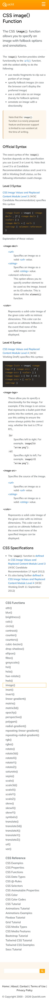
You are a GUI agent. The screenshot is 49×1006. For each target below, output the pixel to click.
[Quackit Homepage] (8, 4)
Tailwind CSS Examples (20, 945)
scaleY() (11, 794)
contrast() (12, 630)
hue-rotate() (13, 676)
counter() (11, 635)
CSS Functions (15, 603)
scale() (10, 780)
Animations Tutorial (18, 908)
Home (5, 986)
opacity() (11, 712)
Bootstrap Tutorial (17, 935)
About (14, 986)
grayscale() (12, 662)
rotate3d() (12, 753)
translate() (12, 821)
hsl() (8, 667)
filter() (9, 658)
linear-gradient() (16, 698)
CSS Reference (15, 858)
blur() (9, 612)
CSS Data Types (15, 876)
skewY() (11, 812)
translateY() (13, 835)
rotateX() (11, 758)
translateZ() (13, 839)
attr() (9, 608)
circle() (10, 626)
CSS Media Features (18, 931)
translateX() (13, 830)
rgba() (9, 744)
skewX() (11, 808)
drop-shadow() (15, 648)
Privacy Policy (25, 990)
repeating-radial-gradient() (22, 735)
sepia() (10, 776)
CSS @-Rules (14, 881)
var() (8, 849)
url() (8, 844)
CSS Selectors (14, 885)
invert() (10, 694)
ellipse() (10, 653)
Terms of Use (38, 986)
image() (10, 685)
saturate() (12, 771)
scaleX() (11, 789)
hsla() (9, 671)
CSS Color (12, 895)
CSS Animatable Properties (22, 890)
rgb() (9, 739)
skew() (10, 803)
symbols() (12, 817)
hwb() (9, 680)
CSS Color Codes (16, 899)
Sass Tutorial (14, 949)
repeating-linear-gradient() (22, 730)
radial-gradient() (16, 726)
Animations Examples (19, 913)
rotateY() (11, 762)
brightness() (13, 617)
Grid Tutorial (13, 922)
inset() (9, 689)
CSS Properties (15, 867)
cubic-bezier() (14, 644)
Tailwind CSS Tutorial (19, 940)
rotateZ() (11, 767)
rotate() (10, 749)
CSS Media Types (16, 926)
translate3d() (14, 826)
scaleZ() (11, 799)
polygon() (11, 721)
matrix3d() (12, 708)
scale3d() (11, 785)
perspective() (14, 717)
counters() (12, 639)
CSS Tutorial (13, 904)
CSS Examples (14, 863)
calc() (9, 621)
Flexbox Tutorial (15, 917)
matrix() (10, 703)
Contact (24, 986)
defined (39, 555)
